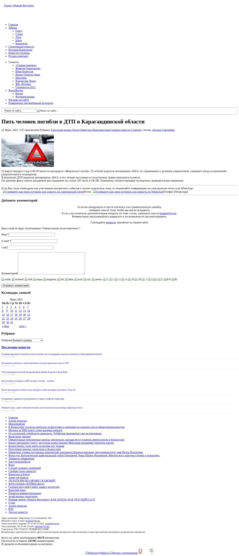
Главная (13, 24)
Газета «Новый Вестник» (19, 5)
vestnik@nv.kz (52, 523)
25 (16, 318)
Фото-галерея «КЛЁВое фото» (26, 483)
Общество (85, 129)
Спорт (19, 34)
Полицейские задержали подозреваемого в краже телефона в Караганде (32, 399)
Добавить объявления (21, 458)
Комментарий (9, 273)
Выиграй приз (17, 490)
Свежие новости (120, 129)
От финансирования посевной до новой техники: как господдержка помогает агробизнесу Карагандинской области (51, 354)
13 (24, 310)
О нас (11, 502)
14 (28, 310)
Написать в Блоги (19, 474)
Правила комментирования (24, 493)
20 (24, 314)
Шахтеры (21, 77)
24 (11, 318)
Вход (11, 464)
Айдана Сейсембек (163, 129)
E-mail (5, 240)
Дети (18, 37)
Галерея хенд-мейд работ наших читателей (33, 486)
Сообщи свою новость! (22, 471)
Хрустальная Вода (19, 461)
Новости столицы (19, 52)
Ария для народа (18, 477)
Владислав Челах (25, 80)
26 (20, 318)
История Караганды (20, 49)
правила (111, 222)
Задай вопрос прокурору (23, 496)
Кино (18, 40)
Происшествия (101, 129)
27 (24, 318)
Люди (75, 129)
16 (7, 314)
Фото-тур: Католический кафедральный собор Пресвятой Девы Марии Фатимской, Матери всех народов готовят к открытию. (84, 455)
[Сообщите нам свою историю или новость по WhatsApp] (128, 191)
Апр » (22, 326)
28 (28, 318)
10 (11, 310)
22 (3, 318)
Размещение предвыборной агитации (30, 103)
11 (16, 310)
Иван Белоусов (24, 71)
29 (3, 322)
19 (20, 314)
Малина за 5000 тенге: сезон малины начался (35, 430)
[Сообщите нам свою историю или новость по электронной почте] (43, 191)
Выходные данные (19, 436)
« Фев (5, 326)
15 (3, 314)
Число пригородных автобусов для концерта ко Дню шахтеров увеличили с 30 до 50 (38, 390)
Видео (19, 93)
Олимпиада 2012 (25, 87)
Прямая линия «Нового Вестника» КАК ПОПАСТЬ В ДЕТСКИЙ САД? (51, 499)
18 (16, 314)
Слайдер (136, 129)
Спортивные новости (21, 46)
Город (18, 30)
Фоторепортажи (25, 96)
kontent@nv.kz (168, 213)
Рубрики (6, 340)
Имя (3, 234)
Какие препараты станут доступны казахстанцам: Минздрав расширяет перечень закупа (61, 442)
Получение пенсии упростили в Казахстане (34, 449)
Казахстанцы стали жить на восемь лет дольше (36, 445)
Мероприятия (16, 423)
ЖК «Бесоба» (23, 84)
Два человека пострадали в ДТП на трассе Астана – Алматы (27, 381)
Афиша (12, 27)
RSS (10, 509)
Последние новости (15, 347)
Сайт (4, 247)
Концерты (21, 43)
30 (7, 322)
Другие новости (18, 512)
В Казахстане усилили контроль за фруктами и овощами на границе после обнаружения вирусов (66, 427)
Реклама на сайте (18, 99)
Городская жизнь (61, 129)
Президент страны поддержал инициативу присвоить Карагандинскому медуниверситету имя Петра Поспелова (75, 452)
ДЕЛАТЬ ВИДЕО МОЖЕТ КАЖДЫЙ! (31, 480)
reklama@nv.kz (42, 526)
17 (11, 314)
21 (28, 314)
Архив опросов (17, 420)
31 (11, 322)
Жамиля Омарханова (27, 68)
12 (20, 310)
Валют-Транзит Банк (27, 74)
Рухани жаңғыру (18, 56)
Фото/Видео (15, 90)
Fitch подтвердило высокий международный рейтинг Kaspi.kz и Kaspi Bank (34, 372)
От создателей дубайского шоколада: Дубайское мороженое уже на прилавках (55, 433)
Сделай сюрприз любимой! (24, 468)
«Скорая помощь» (26, 65)
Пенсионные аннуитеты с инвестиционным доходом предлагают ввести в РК (35, 363)
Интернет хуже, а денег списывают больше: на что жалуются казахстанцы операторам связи (41, 407)
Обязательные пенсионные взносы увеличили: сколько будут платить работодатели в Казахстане (66, 439)
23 (7, 318)
